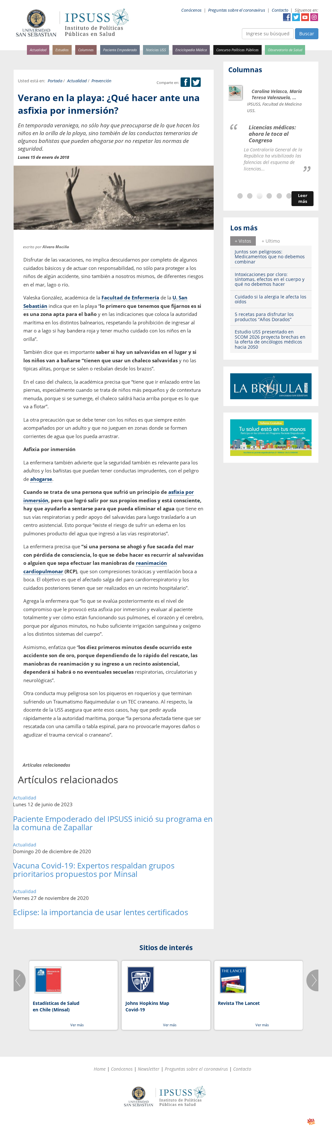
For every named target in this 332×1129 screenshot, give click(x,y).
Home (100, 1069)
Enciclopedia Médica (191, 49)
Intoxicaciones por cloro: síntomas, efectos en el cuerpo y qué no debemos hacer (269, 279)
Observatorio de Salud (285, 49)
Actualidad (38, 49)
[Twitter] (196, 82)
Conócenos (191, 10)
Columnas (86, 49)
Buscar (306, 33)
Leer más (302, 198)
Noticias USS (156, 49)
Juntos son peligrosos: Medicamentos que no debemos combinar (270, 257)
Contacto (280, 10)
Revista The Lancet (239, 1003)
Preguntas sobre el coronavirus (236, 10)
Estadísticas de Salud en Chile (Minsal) (56, 1006)
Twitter (296, 17)
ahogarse (41, 479)
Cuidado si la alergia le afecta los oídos (270, 299)
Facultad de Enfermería (130, 297)
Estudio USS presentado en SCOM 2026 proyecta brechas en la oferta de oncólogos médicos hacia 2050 (270, 339)
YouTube (305, 17)
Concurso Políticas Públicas (237, 49)
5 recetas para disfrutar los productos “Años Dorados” (264, 316)
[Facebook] (185, 82)
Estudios (62, 49)
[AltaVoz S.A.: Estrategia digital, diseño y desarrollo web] (311, 1122)
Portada (55, 81)
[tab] (243, 240)
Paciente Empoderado (120, 49)
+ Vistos (243, 241)
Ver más (77, 1024)
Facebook (287, 17)
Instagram (314, 17)
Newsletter (149, 1069)
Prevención (101, 81)
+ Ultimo (271, 241)
